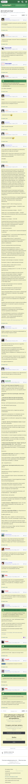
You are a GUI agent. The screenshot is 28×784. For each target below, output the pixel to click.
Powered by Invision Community (14, 763)
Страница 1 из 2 (14, 15)
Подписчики (12, 748)
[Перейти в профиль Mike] (2, 576)
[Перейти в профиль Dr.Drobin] (2, 605)
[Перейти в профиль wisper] (2, 591)
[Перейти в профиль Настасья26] (2, 48)
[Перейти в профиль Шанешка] (2, 549)
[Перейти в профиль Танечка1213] (2, 145)
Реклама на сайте (14, 776)
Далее (23, 15)
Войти (14, 742)
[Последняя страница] (26, 15)
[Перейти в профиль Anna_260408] (2, 563)
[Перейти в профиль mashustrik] (2, 381)
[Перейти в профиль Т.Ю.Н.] (2, 35)
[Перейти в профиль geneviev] (2, 19)
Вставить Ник (5, 30)
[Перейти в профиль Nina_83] (2, 368)
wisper (14, 610)
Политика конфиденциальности (9, 760)
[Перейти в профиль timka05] (2, 660)
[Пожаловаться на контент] (23, 20)
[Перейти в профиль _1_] (2, 340)
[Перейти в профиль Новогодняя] (2, 64)
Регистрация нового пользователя (14, 732)
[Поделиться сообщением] (25, 20)
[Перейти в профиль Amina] (2, 76)
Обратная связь (22, 760)
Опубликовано (12, 20)
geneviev (5, 12)
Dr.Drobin (15, 646)
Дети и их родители (20, 12)
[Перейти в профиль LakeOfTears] (2, 535)
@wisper (3, 663)
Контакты (7, 776)
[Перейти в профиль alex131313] (2, 327)
